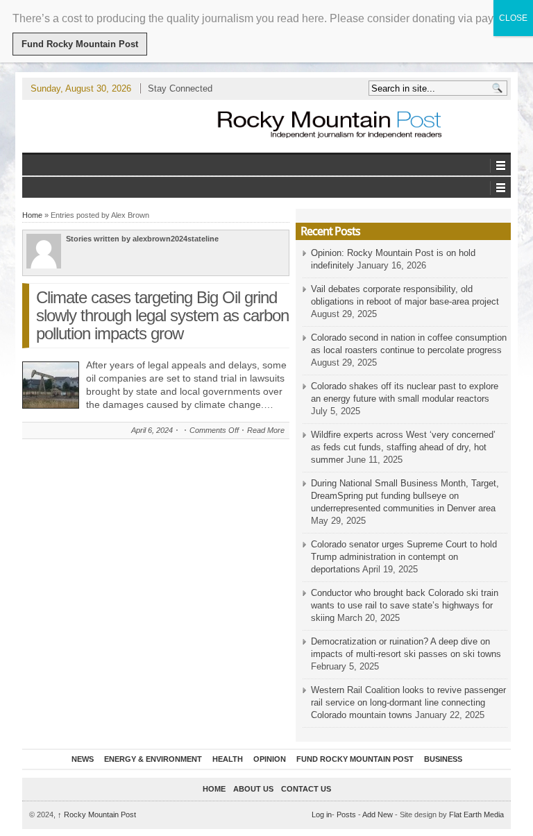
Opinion (269, 759)
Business (443, 759)
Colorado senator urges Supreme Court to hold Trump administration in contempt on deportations (404, 556)
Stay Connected (180, 88)
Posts (346, 814)
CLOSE (513, 18)
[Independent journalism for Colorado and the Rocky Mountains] (330, 126)
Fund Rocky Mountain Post (355, 759)
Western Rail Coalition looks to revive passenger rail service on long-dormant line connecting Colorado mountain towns (408, 702)
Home (32, 215)
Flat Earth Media (476, 814)
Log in (322, 814)
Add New (377, 814)
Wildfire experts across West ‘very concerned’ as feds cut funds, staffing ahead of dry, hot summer (403, 447)
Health (227, 759)
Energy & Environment (153, 759)
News (82, 759)
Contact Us (306, 789)
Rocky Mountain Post (97, 814)
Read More (266, 430)
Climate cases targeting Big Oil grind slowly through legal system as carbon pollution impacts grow (162, 315)
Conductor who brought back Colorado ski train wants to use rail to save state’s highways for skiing (404, 605)
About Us (253, 789)
